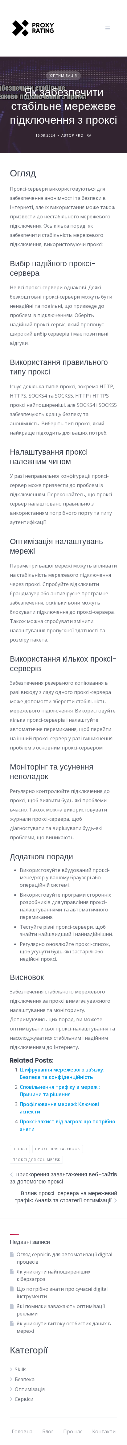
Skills (21, 1369)
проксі (20, 1148)
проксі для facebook (57, 1148)
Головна (22, 1431)
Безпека (25, 1379)
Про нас (72, 1431)
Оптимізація (63, 75)
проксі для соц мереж (36, 1159)
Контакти (104, 1431)
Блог (47, 1431)
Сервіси (24, 1399)
